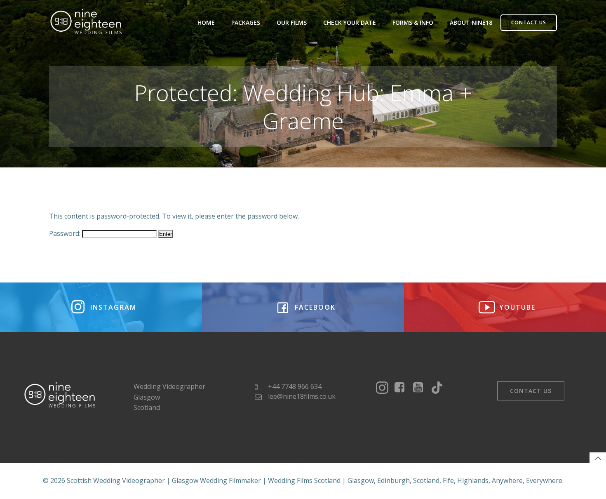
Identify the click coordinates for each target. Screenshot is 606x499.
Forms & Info (412, 22)
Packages (245, 22)
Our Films (292, 22)
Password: (65, 233)
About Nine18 (471, 22)
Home (206, 22)
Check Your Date (349, 22)
